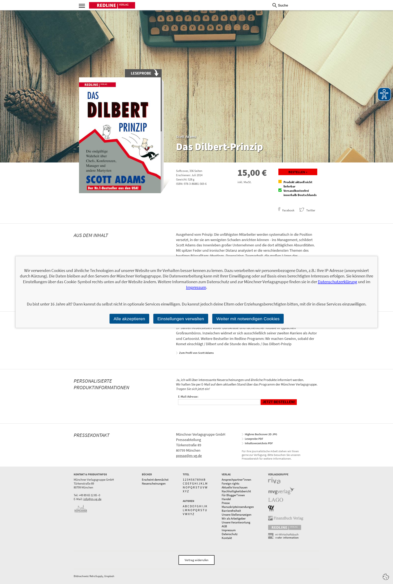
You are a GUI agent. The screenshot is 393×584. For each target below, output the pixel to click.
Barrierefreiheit (231, 511)
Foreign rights (230, 483)
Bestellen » (297, 172)
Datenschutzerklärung (337, 281)
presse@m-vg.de (189, 455)
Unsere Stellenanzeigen (236, 514)
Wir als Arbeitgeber (234, 518)
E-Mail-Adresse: (188, 396)
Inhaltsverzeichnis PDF (259, 443)
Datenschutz (229, 534)
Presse (226, 503)
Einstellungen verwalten (180, 318)
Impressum (229, 530)
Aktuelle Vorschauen (234, 487)
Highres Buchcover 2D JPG (261, 434)
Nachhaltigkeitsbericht (236, 491)
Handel (226, 499)
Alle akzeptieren (129, 318)
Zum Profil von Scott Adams (196, 353)
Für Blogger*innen (233, 495)
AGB (224, 526)
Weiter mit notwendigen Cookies (248, 318)
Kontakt (227, 538)
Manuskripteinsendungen (238, 507)
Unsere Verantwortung (236, 522)
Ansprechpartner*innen (236, 479)
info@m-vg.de (92, 499)
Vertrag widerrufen (196, 560)
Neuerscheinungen (154, 483)
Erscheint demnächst (155, 479)
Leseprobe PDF (254, 439)
